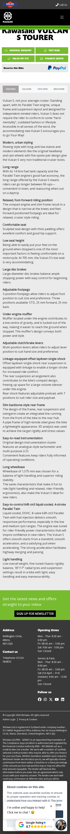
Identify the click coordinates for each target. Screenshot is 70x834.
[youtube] (58, 699)
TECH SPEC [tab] (43, 89)
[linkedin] (63, 699)
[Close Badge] (53, 820)
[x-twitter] (52, 699)
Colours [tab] (26, 89)
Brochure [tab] (59, 89)
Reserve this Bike (14, 68)
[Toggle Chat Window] (61, 825)
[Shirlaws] (8, 17)
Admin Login (9, 719)
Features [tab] (11, 89)
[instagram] (46, 699)
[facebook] (40, 699)
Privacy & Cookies (28, 719)
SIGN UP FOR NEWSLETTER (35, 614)
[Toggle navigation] (62, 17)
